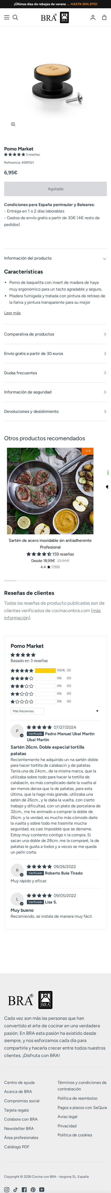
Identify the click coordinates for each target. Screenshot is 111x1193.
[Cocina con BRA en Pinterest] (33, 1189)
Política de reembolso (77, 1098)
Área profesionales (21, 1137)
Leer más (12, 312)
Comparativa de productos (29, 334)
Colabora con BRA (21, 1119)
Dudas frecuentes (20, 372)
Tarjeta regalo (16, 1110)
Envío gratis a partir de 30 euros (33, 353)
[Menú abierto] (7, 17)
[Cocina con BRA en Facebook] (24, 1189)
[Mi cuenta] (93, 17)
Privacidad (67, 1125)
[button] (15, 154)
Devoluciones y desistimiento (31, 411)
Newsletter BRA (19, 1128)
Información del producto (28, 258)
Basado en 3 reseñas (29, 660)
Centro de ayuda (19, 1082)
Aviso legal (67, 1116)
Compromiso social (21, 1100)
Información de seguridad (27, 392)
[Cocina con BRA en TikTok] (15, 1189)
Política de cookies (75, 1135)
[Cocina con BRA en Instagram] (6, 1189)
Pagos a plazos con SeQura (82, 1107)
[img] (40, 727)
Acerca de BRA (18, 1091)
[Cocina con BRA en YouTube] (41, 1189)
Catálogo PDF (16, 1146)
